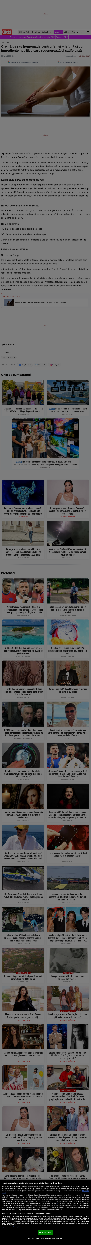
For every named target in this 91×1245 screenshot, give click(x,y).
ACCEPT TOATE (45, 1233)
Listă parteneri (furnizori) (10, 1227)
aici (58, 1203)
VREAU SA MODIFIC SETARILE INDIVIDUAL (45, 1238)
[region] (45, 1212)
